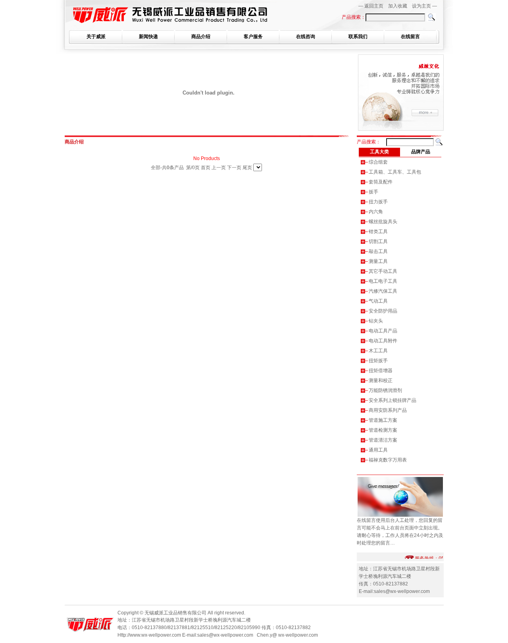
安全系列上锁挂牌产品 (392, 400)
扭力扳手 (378, 202)
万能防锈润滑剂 (385, 390)
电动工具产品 (383, 331)
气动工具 (378, 301)
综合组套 (378, 162)
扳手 (373, 192)
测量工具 (378, 261)
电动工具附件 (383, 341)
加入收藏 (397, 6)
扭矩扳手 (378, 360)
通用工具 (378, 450)
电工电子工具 (383, 281)
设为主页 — (424, 6)
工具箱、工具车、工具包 (395, 172)
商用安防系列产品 (388, 410)
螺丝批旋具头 (383, 221)
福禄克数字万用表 (388, 460)
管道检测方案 (383, 430)
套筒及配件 (381, 182)
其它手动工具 (383, 271)
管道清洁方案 (383, 440)
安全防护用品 (383, 311)
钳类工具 (378, 231)
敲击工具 (378, 251)
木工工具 (378, 350)
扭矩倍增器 (381, 370)
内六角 (376, 211)
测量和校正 (381, 380)
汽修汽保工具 (383, 291)
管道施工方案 (383, 420)
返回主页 (373, 6)
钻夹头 (376, 321)
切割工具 (378, 241)
